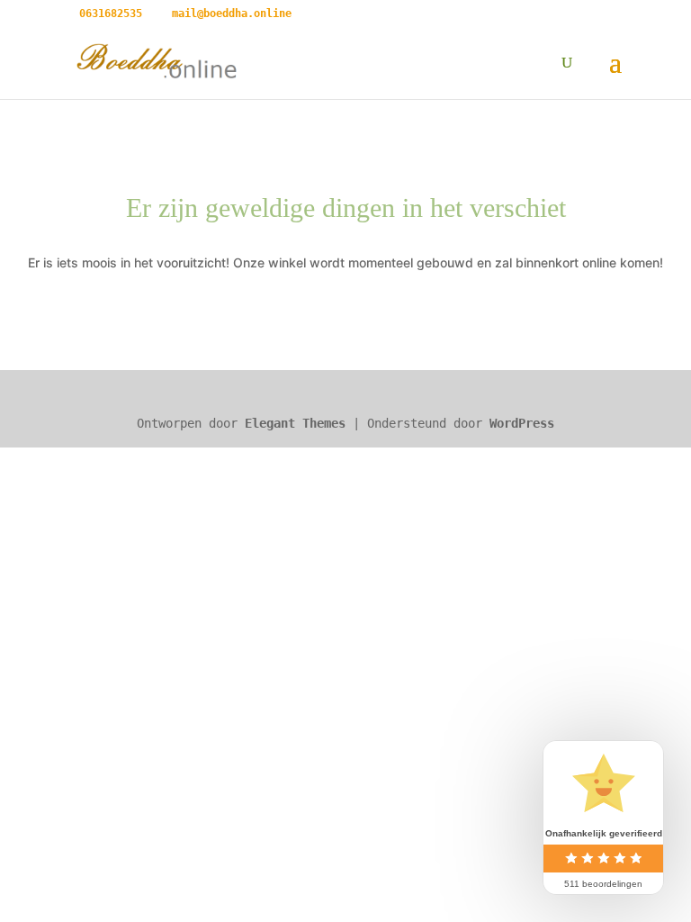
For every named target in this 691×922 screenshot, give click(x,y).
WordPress (521, 423)
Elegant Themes (295, 423)
